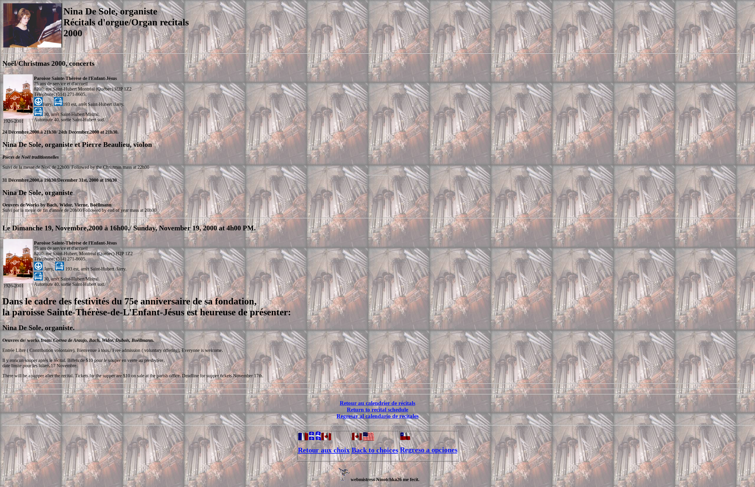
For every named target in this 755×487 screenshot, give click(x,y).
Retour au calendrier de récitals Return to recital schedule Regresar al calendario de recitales (377, 409)
